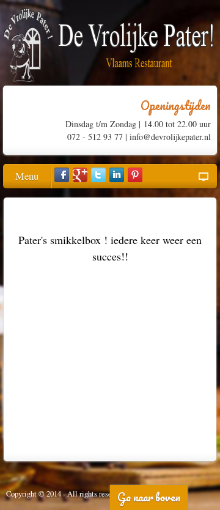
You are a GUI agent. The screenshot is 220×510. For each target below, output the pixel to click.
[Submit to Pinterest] (135, 175)
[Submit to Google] (80, 175)
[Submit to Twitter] (98, 175)
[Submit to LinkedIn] (116, 175)
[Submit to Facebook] (61, 175)
